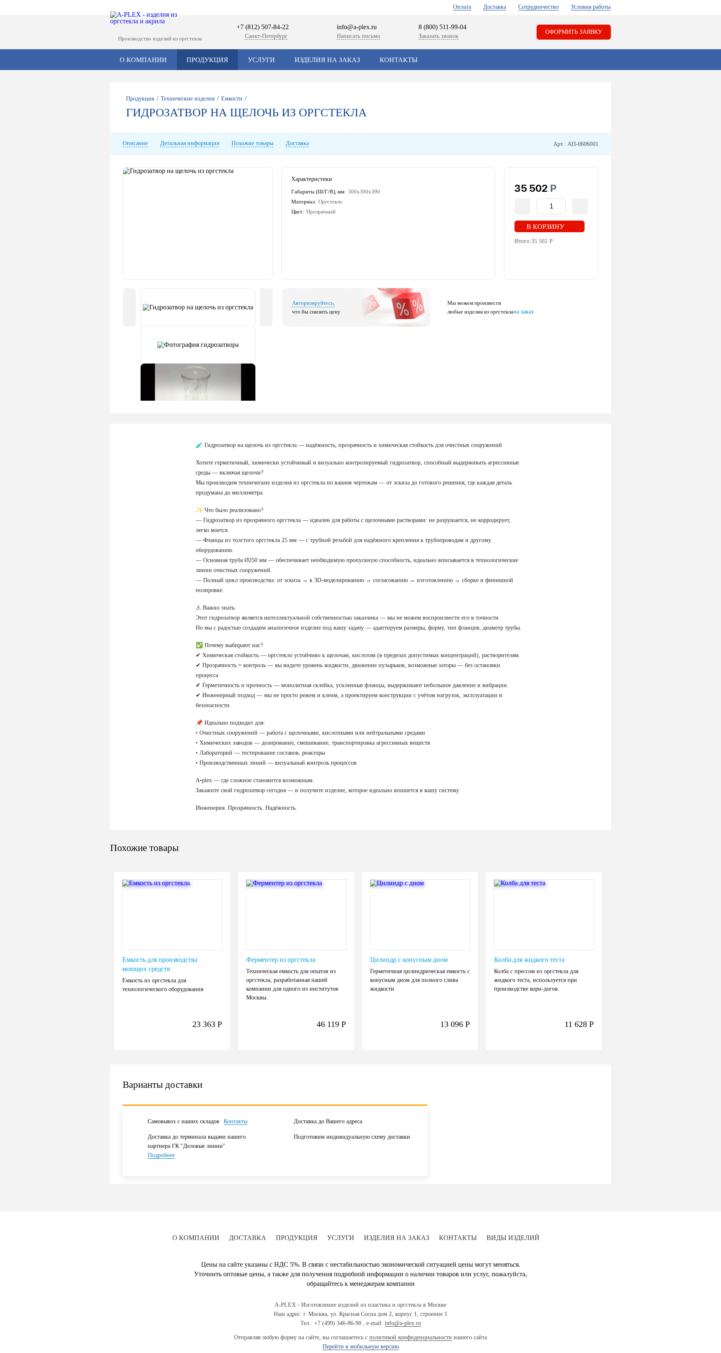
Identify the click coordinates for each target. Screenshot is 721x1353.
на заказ (523, 312)
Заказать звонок (438, 36)
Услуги (261, 59)
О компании (143, 59)
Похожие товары (252, 143)
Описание (135, 143)
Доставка (494, 7)
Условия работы (590, 7)
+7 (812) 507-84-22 (263, 26)
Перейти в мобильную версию (361, 1346)
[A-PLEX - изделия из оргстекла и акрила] (148, 18)
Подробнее (161, 1155)
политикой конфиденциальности (410, 1337)
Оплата (462, 7)
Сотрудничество (538, 7)
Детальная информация (189, 143)
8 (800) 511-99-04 (442, 27)
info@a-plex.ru (357, 26)
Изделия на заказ (327, 59)
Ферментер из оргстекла (280, 959)
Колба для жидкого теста (529, 959)
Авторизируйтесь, (313, 303)
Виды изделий (513, 1237)
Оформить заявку (573, 32)
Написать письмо (358, 36)
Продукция (207, 59)
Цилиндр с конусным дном (409, 959)
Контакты (399, 59)
